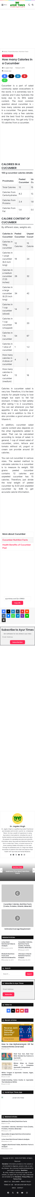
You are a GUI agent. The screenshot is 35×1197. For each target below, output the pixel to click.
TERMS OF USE (8, 1184)
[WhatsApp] (5, 80)
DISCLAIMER (15, 1181)
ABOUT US (7, 1181)
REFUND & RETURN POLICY (23, 1184)
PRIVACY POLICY (26, 1181)
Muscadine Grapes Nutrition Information (16, 1134)
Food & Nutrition (13, 51)
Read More (24, 1170)
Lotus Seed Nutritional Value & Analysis (8, 944)
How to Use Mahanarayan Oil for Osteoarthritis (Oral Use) (17, 1045)
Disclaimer (18, 1177)
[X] (11, 76)
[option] (17, 870)
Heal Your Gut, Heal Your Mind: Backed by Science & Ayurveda (23, 1056)
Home (5, 51)
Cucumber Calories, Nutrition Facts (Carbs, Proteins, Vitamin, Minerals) (25, 945)
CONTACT (20, 1188)
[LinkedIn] (18, 76)
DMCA (14, 1188)
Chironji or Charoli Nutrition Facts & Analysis (24, 956)
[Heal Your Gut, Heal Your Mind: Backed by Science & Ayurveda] (7, 1056)
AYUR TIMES (22, 1158)
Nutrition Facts (23, 51)
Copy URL (17, 603)
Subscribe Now (17, 642)
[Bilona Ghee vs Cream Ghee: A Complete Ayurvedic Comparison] (7, 1066)
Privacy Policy (26, 1177)
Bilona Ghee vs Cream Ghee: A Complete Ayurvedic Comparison (23, 1065)
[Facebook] (5, 76)
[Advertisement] (17, 29)
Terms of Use (17, 1179)
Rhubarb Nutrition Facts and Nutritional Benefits (9, 956)
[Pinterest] (24, 76)
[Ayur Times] (17, 5)
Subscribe (8, 994)
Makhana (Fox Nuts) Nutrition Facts (17, 872)
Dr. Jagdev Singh (8, 68)
